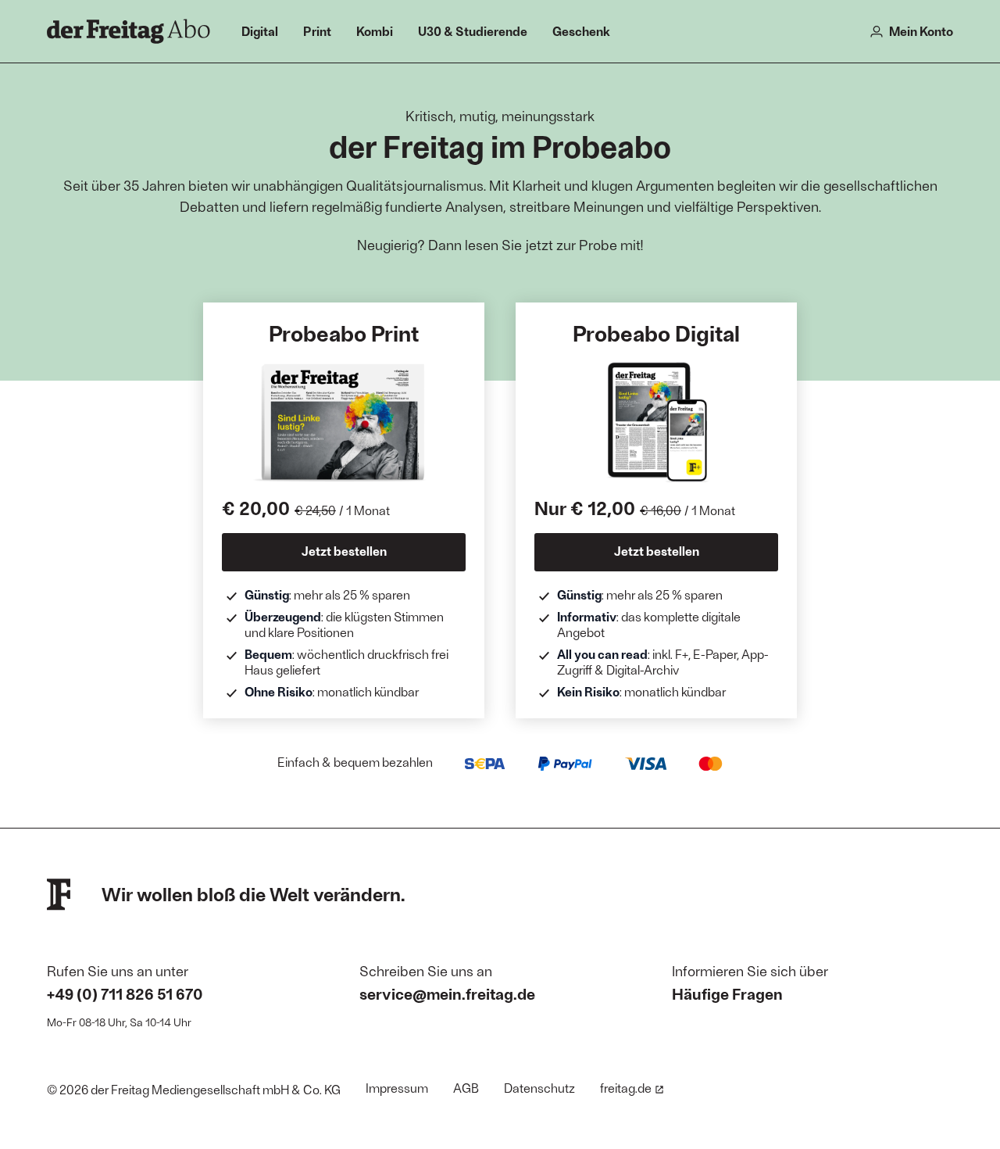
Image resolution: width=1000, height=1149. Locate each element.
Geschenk (581, 30)
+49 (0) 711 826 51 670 (125, 993)
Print (317, 30)
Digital (259, 30)
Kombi (374, 30)
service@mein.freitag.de (447, 993)
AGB (466, 1087)
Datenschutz (539, 1087)
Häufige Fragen (727, 993)
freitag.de (626, 1087)
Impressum (397, 1087)
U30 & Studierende (472, 30)
